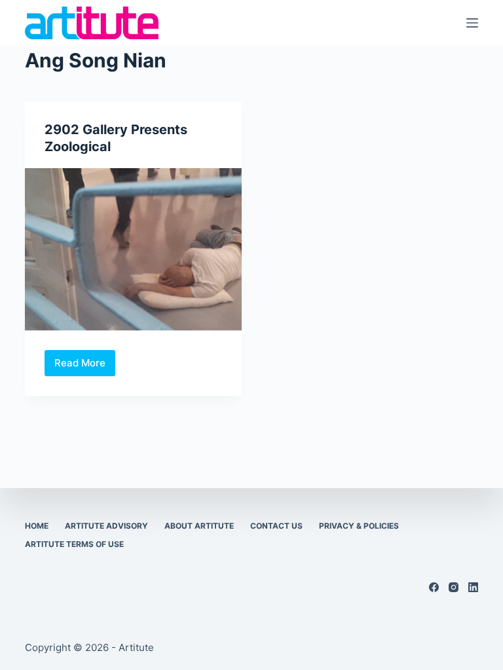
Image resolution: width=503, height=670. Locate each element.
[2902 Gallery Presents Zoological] (133, 249)
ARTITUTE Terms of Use (74, 544)
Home (36, 526)
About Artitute (199, 526)
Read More (84, 366)
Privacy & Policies (359, 526)
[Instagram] (453, 587)
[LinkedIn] (473, 587)
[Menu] (472, 23)
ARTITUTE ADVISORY (106, 526)
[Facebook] (434, 587)
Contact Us (276, 526)
